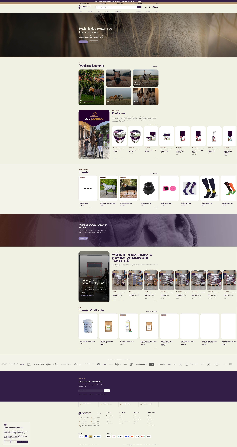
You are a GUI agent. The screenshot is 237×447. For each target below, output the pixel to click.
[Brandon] (49, 364)
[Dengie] (108, 364)
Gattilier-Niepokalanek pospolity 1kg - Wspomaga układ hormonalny (209, 342)
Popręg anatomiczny (84, 203)
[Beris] (38, 364)
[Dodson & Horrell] (134, 364)
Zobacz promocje (83, 238)
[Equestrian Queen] (191, 364)
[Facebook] (98, 414)
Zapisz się (107, 390)
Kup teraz (139, 1)
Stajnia (128, 11)
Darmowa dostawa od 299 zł (84, 3)
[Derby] (114, 364)
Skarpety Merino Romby (186, 203)
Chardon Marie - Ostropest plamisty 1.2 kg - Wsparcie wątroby (149, 342)
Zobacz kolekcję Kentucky (85, 41)
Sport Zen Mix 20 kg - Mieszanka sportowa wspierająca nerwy (180, 150)
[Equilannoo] (213, 364)
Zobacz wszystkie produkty (151, 311)
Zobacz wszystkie (153, 173)
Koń (98, 11)
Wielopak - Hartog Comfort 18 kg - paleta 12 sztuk (119, 293)
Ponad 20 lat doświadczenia (139, 3)
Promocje (148, 11)
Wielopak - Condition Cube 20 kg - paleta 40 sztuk (182, 293)
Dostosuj (7, 441)
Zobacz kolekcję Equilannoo (151, 124)
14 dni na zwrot (103, 3)
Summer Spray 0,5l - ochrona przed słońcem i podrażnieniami (214, 150)
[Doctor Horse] (124, 364)
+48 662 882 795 (83, 421)
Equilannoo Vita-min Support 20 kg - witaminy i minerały (151, 149)
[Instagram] (101, 414)
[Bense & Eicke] (31, 364)
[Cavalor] (81, 364)
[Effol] (169, 364)
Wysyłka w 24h (120, 3)
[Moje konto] (145, 7)
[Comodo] (93, 364)
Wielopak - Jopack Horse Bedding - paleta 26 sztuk (134, 293)
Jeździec (90, 11)
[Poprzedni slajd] (153, 54)
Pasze (80, 11)
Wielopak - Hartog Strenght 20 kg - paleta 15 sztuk (150, 293)
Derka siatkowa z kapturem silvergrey (107, 203)
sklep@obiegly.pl (96, 421)
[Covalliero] (101, 364)
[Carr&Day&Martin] (71, 364)
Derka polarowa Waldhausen (126, 203)
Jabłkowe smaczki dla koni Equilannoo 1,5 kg (134, 149)
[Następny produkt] (157, 158)
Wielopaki (138, 11)
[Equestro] (199, 364)
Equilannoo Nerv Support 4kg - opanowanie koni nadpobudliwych (167, 150)
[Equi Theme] (208, 364)
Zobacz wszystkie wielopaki (86, 295)
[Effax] (163, 364)
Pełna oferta (154, 66)
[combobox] (117, 7)
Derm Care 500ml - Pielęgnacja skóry (87, 341)
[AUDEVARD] (11, 364)
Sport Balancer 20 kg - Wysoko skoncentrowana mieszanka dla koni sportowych (229, 150)
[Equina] (220, 364)
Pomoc (157, 3)
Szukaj (139, 7)
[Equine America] (226, 364)
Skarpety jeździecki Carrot (227, 203)
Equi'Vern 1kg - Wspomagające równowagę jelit (106, 342)
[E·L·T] (157, 364)
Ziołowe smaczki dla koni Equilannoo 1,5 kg (118, 149)
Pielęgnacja (118, 11)
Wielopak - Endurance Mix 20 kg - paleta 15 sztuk (230, 293)
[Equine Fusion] (233, 364)
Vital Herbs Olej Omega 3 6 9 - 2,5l (127, 341)
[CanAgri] (60, 364)
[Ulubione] (149, 7)
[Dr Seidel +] (144, 364)
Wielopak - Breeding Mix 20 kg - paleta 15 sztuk (167, 293)
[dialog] (16, 433)
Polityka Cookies (12, 438)
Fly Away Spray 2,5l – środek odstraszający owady (166, 342)
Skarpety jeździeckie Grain (207, 203)
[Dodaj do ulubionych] (125, 128)
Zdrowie (107, 11)
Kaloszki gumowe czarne (146, 203)
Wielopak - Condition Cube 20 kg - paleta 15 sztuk (198, 293)
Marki (156, 11)
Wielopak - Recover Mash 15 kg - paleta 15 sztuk (213, 293)
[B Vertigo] (21, 364)
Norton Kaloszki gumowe (166, 203)
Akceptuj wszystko (23, 441)
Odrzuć (13, 441)
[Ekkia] (185, 364)
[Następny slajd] (157, 54)
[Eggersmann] (177, 364)
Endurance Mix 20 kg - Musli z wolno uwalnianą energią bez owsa (198, 150)
